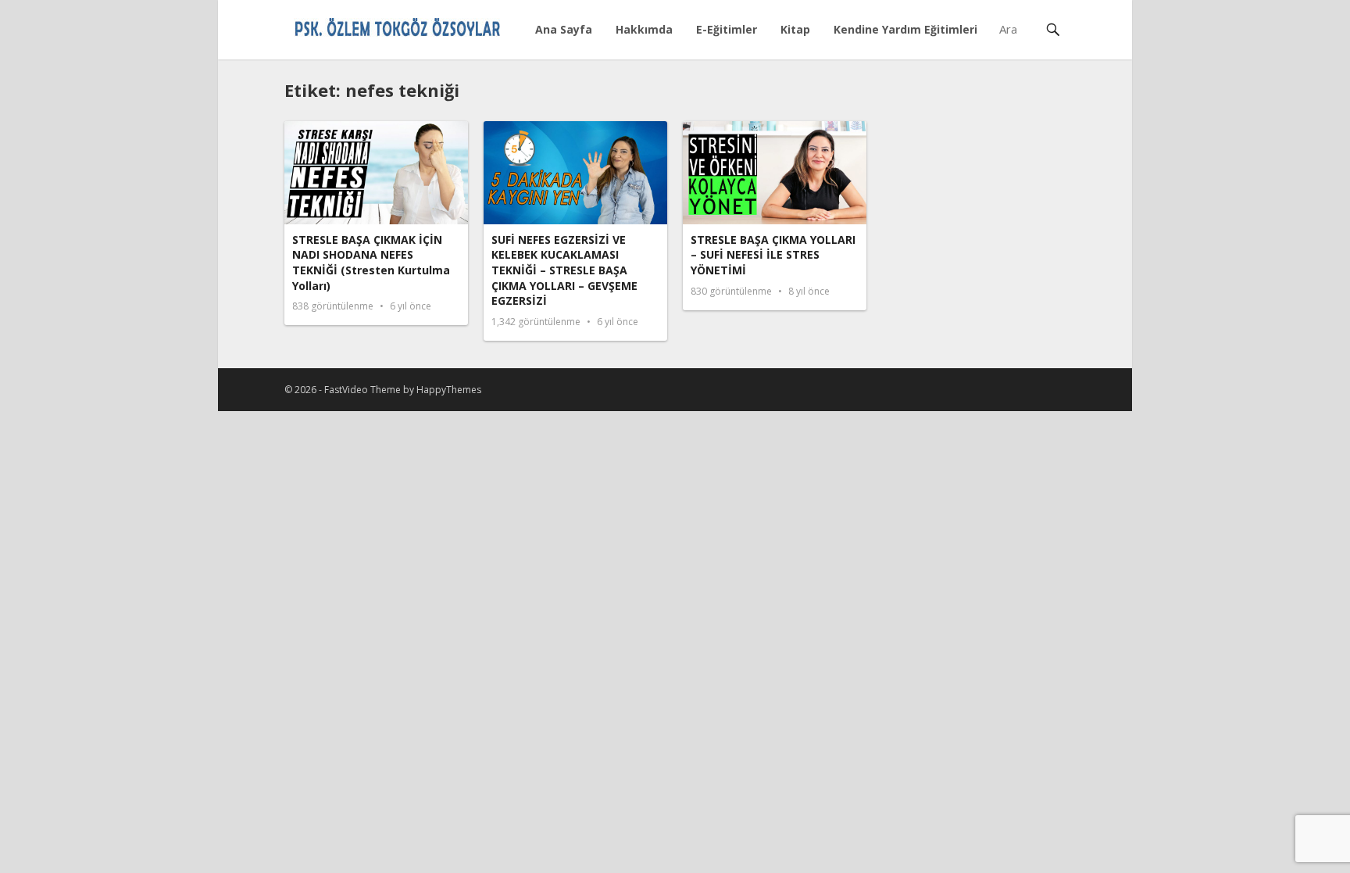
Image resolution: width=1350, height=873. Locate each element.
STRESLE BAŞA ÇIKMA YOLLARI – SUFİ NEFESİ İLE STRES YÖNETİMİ (773, 254)
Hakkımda (644, 29)
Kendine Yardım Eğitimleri (905, 29)
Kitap (795, 29)
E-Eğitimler (726, 29)
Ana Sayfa (563, 29)
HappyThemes (448, 389)
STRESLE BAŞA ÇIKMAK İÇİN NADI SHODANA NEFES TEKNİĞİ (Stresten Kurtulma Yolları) (371, 262)
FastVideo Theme (362, 389)
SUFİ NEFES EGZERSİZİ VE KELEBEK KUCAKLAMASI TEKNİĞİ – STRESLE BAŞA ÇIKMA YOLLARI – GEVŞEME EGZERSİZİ (564, 270)
